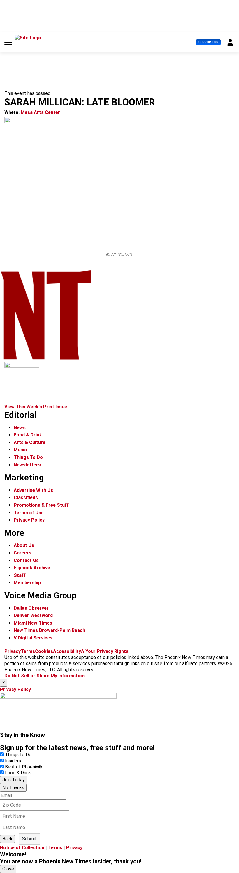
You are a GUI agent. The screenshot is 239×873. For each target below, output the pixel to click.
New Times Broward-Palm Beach (49, 630)
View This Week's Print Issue (35, 406)
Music (20, 450)
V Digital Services (33, 638)
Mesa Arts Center (40, 112)
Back (7, 839)
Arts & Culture (29, 442)
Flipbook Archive (32, 567)
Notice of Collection (22, 847)
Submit (29, 839)
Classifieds (26, 497)
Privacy (12, 651)
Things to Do (18, 754)
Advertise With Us (33, 490)
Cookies (44, 651)
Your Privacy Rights (107, 651)
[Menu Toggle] (8, 42)
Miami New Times (33, 623)
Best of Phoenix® (23, 767)
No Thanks (13, 787)
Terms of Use (29, 512)
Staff (20, 575)
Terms (28, 651)
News (20, 427)
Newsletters (27, 465)
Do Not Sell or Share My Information (44, 675)
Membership (27, 582)
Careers (22, 553)
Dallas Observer (31, 608)
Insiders (13, 761)
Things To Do (28, 457)
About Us (24, 545)
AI (83, 651)
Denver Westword (33, 615)
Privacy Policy (29, 520)
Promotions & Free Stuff (41, 505)
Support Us (208, 42)
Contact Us (26, 560)
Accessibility (67, 651)
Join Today (13, 779)
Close (8, 869)
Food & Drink (28, 435)
